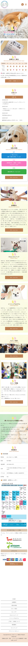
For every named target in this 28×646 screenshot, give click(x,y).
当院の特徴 (14, 605)
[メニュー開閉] (26, 4)
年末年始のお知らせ (7, 115)
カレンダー (14, 611)
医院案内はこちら (14, 563)
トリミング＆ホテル (14, 618)
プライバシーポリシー (14, 631)
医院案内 (14, 624)
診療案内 (14, 602)
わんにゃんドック (14, 615)
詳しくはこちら (14, 177)
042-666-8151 (10, 464)
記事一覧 (14, 97)
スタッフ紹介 (14, 608)
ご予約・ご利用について (14, 81)
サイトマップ (14, 627)
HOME (14, 599)
